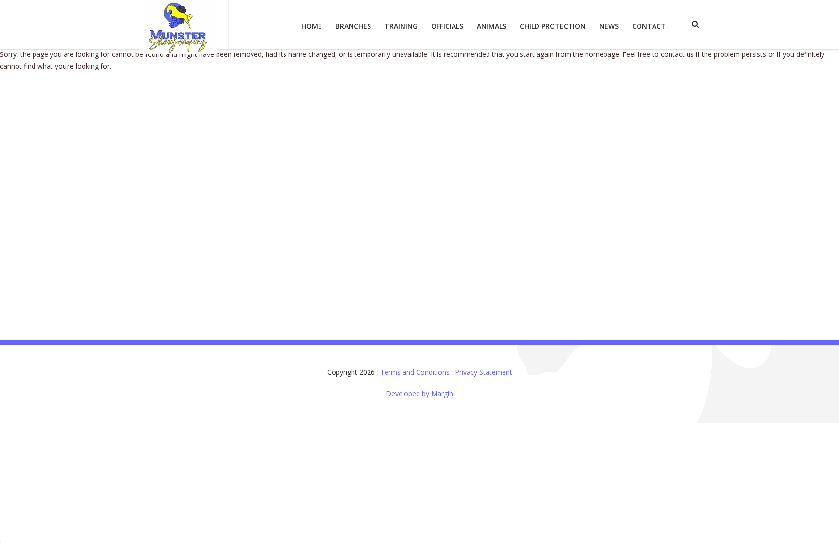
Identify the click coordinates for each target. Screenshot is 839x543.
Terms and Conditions (415, 372)
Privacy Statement (483, 372)
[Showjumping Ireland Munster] (178, 26)
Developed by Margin (419, 393)
